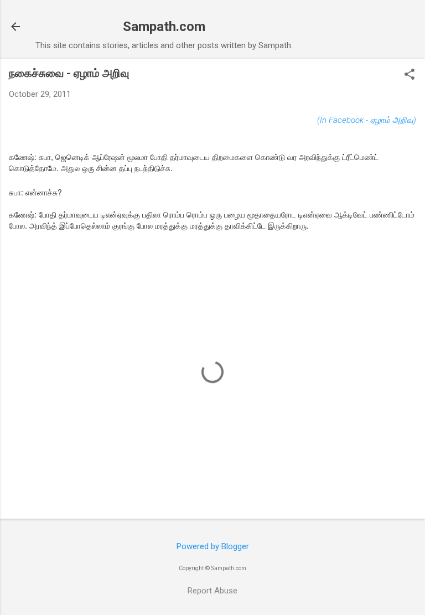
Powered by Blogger (213, 546)
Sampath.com (164, 26)
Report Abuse (212, 591)
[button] (409, 75)
